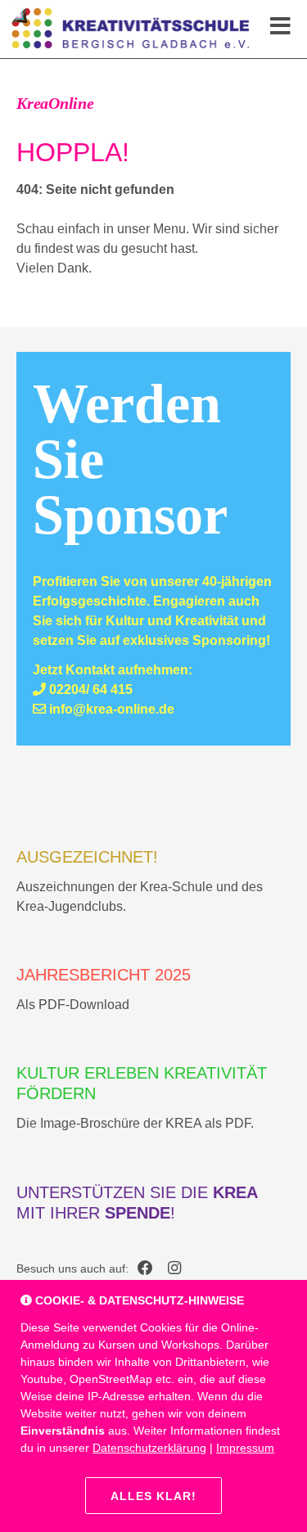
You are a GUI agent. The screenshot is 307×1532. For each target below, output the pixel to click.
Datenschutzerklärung (149, 1447)
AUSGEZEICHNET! (87, 857)
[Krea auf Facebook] (145, 1269)
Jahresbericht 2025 (103, 975)
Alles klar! (153, 1496)
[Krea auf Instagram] (174, 1269)
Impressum (245, 1447)
